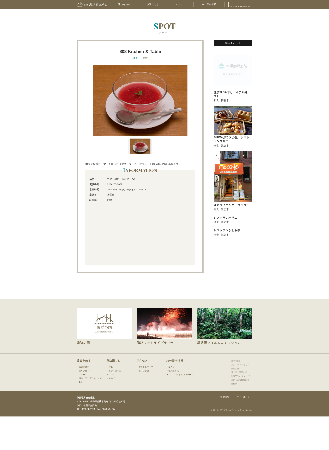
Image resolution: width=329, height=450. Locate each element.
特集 (111, 367)
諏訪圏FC (235, 361)
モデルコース (115, 371)
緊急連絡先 (173, 371)
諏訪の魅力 (84, 367)
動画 (81, 382)
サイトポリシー (244, 397)
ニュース (83, 374)
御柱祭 (234, 383)
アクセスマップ (146, 367)
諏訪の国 (235, 368)
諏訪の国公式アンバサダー (91, 378)
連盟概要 (224, 397)
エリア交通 (144, 371)
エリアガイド (85, 371)
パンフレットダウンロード (180, 374)
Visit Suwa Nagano (240, 380)
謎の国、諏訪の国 (239, 372)
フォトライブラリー (240, 365)
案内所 (171, 367)
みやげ (112, 378)
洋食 (135, 58)
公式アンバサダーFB (240, 376)
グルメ (112, 374)
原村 (145, 58)
